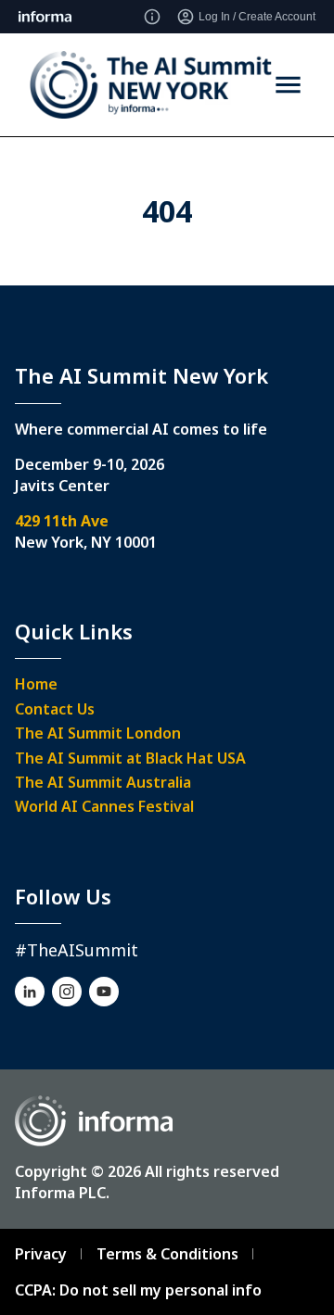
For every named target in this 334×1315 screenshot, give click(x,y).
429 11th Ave (62, 521)
